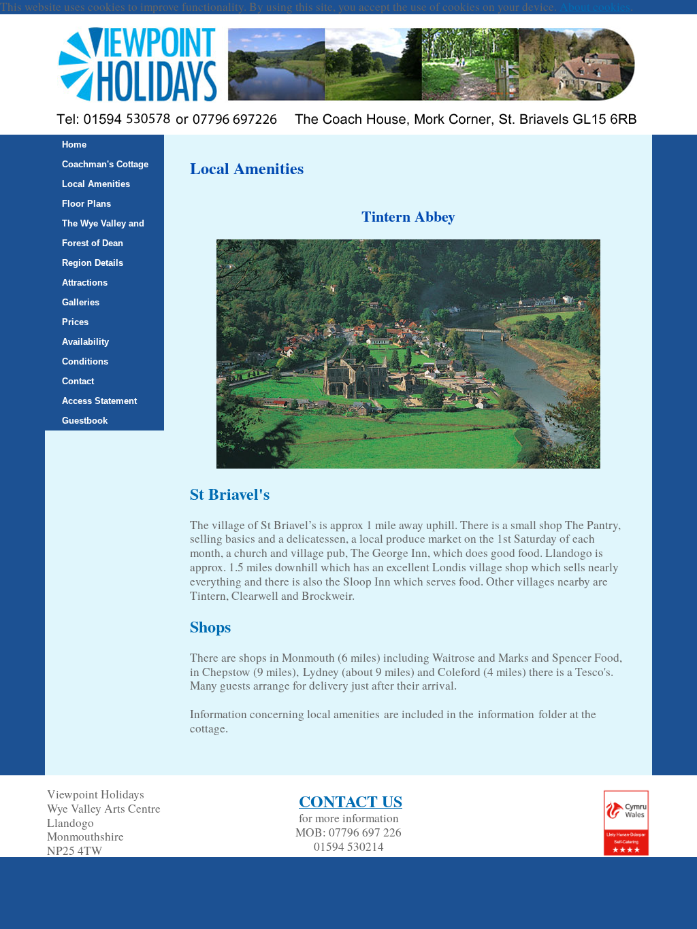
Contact (78, 381)
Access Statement (99, 401)
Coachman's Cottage (105, 164)
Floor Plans (86, 204)
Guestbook (85, 421)
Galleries (80, 302)
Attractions (85, 282)
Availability (85, 342)
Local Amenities (96, 184)
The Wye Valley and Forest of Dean (103, 233)
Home (74, 144)
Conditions (85, 361)
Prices (75, 322)
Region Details (92, 263)
